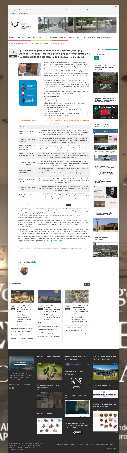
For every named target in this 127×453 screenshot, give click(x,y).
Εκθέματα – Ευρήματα (111, 448)
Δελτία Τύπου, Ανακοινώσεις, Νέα (45, 10)
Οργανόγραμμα (58, 43)
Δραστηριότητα (74, 38)
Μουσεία (20, 38)
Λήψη (68, 204)
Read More (30, 338)
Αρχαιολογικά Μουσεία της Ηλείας (36, 248)
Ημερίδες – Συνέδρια (83, 444)
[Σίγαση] (112, 117)
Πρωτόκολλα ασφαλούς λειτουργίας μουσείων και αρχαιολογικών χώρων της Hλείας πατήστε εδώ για (41, 204)
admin (20, 252)
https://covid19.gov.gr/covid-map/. (52, 241)
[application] (105, 112)
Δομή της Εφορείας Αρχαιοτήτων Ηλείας (21, 10)
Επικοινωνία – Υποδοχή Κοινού (19, 13)
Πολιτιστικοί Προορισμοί (57, 38)
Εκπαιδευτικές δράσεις (40, 43)
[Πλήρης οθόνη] (115, 117)
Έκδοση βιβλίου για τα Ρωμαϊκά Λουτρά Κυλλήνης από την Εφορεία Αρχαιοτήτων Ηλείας (79, 309)
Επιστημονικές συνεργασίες (100, 444)
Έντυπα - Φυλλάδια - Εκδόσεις (73, 330)
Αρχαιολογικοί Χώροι (35, 38)
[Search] (96, 58)
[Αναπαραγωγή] (95, 117)
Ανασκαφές (58, 444)
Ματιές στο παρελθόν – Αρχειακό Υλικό (98, 38)
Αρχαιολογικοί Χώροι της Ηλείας (56, 248)
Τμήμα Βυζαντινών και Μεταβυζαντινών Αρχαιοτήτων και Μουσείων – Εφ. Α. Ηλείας (20, 335)
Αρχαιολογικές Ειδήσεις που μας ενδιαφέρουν (89, 10)
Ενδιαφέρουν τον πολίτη (18, 43)
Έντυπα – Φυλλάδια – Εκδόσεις (65, 10)
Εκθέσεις (112, 444)
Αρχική (11, 38)
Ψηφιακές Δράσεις (69, 444)
